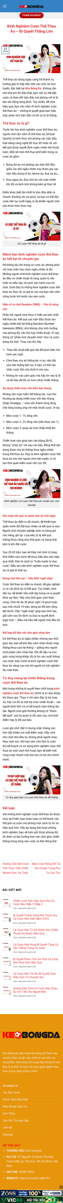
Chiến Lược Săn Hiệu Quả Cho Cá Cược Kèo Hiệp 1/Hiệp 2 (33, 902)
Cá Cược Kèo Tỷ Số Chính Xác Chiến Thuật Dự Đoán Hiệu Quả (35, 931)
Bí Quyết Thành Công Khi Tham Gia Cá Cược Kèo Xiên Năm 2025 (35, 917)
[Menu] (5, 6)
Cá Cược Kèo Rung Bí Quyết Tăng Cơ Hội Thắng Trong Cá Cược (35, 946)
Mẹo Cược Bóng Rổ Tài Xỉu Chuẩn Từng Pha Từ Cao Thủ (46, 868)
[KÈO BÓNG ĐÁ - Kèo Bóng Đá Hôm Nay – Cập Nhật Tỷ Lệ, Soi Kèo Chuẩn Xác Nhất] (31, 6)
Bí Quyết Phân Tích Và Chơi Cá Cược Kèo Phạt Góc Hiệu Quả (35, 960)
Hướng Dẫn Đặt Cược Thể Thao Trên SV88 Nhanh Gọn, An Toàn (16, 868)
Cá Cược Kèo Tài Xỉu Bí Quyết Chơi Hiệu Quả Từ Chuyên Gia (34, 975)
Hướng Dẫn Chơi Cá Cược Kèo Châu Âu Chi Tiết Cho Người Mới (35, 990)
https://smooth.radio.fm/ (34, 1178)
